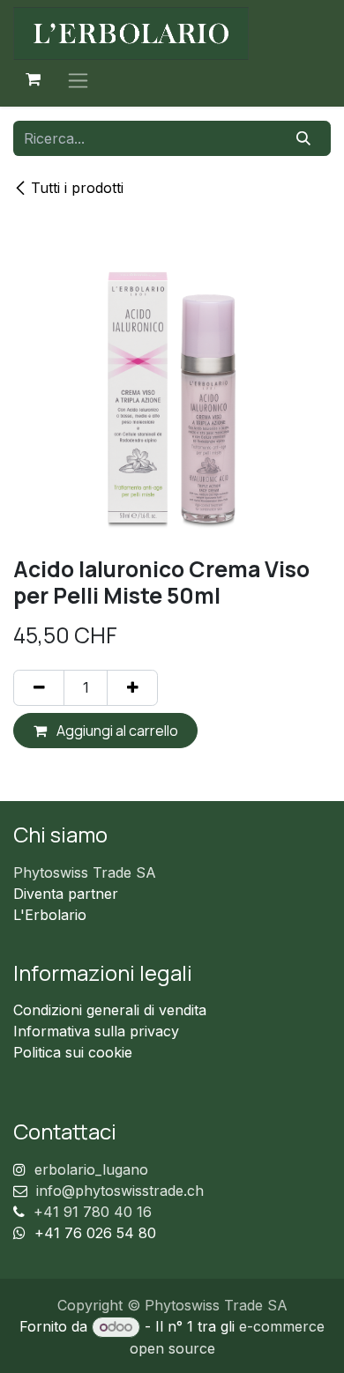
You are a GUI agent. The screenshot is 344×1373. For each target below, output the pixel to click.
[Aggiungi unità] (132, 687)
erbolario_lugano (91, 1169)
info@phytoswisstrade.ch (120, 1190)
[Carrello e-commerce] (32, 79)
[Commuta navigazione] (78, 80)
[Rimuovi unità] (38, 687)
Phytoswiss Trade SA (84, 872)
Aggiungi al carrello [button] (116, 730)
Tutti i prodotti (77, 188)
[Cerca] (304, 138)
